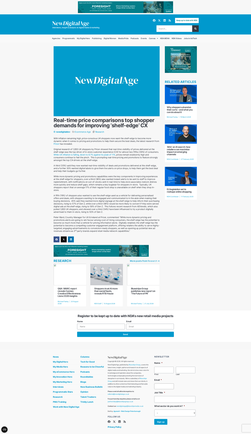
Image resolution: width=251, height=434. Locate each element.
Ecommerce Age (83, 132)
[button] (56, 239)
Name (80, 321)
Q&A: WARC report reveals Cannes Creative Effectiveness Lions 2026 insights (69, 292)
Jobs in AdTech (190, 38)
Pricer (56, 144)
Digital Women (110, 38)
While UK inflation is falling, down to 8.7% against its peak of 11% (84, 154)
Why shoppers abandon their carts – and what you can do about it (180, 110)
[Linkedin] (164, 20)
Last (178, 374)
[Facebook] (154, 20)
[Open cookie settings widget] (4, 429)
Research (99, 132)
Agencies (56, 38)
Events (144, 38)
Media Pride (123, 38)
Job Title (159, 392)
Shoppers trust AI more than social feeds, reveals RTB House (106, 291)
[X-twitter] (159, 20)
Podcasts (135, 38)
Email (128, 321)
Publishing (96, 38)
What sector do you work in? (169, 406)
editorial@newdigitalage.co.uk (118, 394)
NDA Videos (177, 38)
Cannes (152, 38)
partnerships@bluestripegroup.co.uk (120, 402)
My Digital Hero (83, 38)
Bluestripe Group (134, 365)
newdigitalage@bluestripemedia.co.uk (129, 406)
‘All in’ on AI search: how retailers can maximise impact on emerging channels (178, 151)
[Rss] (169, 20)
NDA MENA (165, 38)
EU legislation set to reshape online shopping (179, 190)
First (156, 374)
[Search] (195, 28)
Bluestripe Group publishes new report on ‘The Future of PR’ (143, 291)
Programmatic (68, 38)
